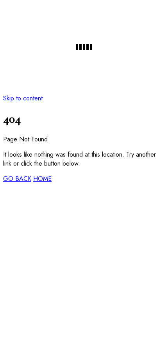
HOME (42, 178)
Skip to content (23, 98)
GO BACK (17, 178)
